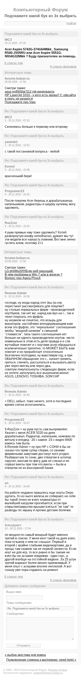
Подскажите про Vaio (20, 102)
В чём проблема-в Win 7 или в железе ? (33, 274)
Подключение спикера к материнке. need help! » (41, 659)
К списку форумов (63, 66)
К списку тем (14, 63)
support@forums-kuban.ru (48, 672)
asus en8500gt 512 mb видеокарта (29, 91)
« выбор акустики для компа (25, 655)
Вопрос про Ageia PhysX (23, 278)
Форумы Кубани (57, 669)
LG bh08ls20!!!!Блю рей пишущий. (29, 271)
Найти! (71, 23)
